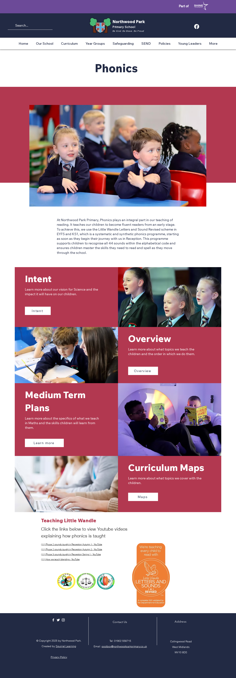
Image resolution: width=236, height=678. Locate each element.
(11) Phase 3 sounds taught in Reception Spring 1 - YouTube (71, 554)
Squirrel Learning (66, 646)
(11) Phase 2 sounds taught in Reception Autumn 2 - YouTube (71, 549)
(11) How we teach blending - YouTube (60, 559)
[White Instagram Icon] (63, 620)
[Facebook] (196, 26)
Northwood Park (128, 21)
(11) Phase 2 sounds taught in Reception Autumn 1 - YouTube (71, 544)
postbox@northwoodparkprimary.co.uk (124, 646)
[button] (44, 43)
